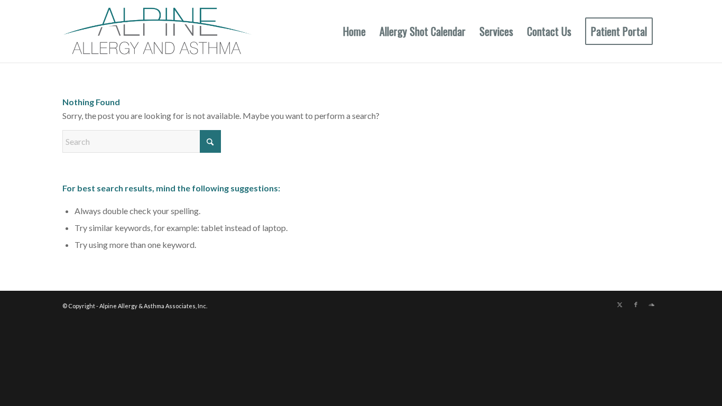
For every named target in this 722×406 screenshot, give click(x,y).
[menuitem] (354, 31)
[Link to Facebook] (636, 304)
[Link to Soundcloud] (652, 304)
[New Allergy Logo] (157, 31)
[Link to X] (620, 304)
